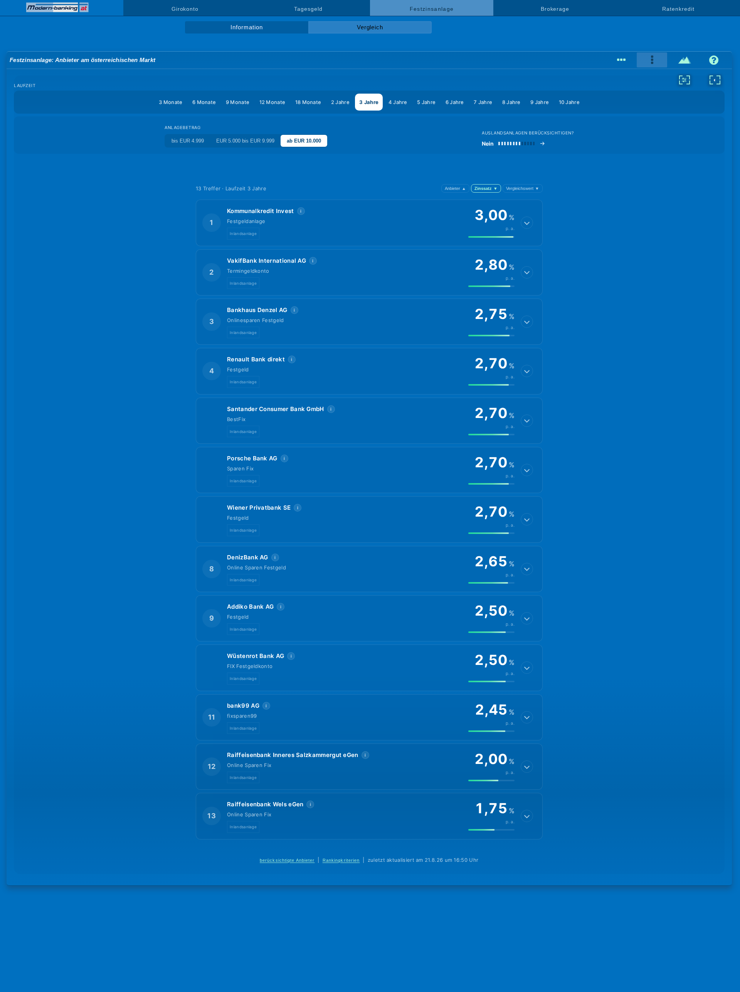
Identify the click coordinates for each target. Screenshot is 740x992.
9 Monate (237, 102)
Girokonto (185, 9)
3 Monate (170, 102)
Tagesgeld (308, 9)
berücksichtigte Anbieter (287, 860)
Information (246, 27)
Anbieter (455, 188)
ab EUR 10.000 (304, 141)
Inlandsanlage (243, 233)
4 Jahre (397, 102)
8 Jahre (511, 102)
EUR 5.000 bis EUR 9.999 (245, 141)
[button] (369, 222)
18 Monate (308, 102)
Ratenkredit (678, 9)
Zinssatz (486, 188)
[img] (491, 237)
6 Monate (204, 102)
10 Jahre (569, 102)
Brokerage (555, 9)
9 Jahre (539, 102)
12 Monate (272, 102)
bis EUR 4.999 (188, 141)
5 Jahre (426, 102)
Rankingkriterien (341, 860)
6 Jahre (455, 102)
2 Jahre (340, 102)
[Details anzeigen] (527, 223)
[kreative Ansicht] (684, 60)
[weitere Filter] (684, 79)
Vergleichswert (522, 188)
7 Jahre (483, 102)
